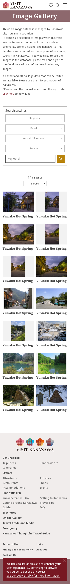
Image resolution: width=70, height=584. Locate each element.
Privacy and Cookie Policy (18, 549)
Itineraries (9, 467)
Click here (8, 93)
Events (44, 487)
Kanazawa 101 (49, 463)
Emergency (10, 528)
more (6, 193)
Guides (7, 507)
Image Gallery (12, 518)
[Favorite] (51, 6)
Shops (44, 483)
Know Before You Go (16, 498)
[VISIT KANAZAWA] (17, 7)
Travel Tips (47, 502)
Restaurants (10, 483)
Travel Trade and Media (18, 523)
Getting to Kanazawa (53, 498)
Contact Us (9, 555)
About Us (41, 549)
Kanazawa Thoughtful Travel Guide (26, 533)
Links (39, 544)
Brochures (9, 512)
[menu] (65, 5)
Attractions (10, 478)
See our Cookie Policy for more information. (33, 575)
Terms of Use (10, 544)
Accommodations (14, 487)
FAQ (42, 507)
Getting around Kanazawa (20, 502)
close (65, 560)
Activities (45, 478)
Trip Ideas (9, 463)
